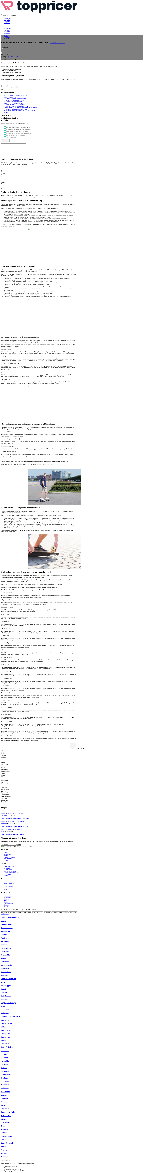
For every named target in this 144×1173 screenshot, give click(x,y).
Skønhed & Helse (8, 1112)
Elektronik (5, 1091)
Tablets (3, 1027)
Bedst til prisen (8, 18)
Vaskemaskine (8, 896)
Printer (6, 902)
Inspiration (7, 23)
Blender (3, 958)
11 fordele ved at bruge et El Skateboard (14, 104)
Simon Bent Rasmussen (14, 57)
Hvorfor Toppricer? (9, 883)
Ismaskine (4, 945)
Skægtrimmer (5, 1122)
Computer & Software (10, 1016)
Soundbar (4, 1098)
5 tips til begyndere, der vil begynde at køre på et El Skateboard (20, 107)
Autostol (6, 905)
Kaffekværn (5, 962)
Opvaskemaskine (8, 903)
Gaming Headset (6, 1030)
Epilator (3, 1126)
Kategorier (7, 20)
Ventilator (4, 938)
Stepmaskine (5, 1061)
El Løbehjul (5, 1010)
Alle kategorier (4, 914)
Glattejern (4, 1133)
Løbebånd (4, 1058)
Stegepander (5, 951)
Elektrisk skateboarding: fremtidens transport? (16, 109)
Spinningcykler (6, 1074)
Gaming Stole (5, 1034)
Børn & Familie (7, 1143)
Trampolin (4, 992)
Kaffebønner (4, 815)
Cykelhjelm (4, 1064)
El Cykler (4, 1068)
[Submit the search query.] (17, 87)
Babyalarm (4, 1153)
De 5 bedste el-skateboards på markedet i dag (16, 106)
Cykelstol (4, 1054)
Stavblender (5, 968)
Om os (6, 852)
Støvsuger (6, 899)
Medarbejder (7, 854)
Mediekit (6, 888)
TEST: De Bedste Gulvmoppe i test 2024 (14, 826)
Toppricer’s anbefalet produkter (12, 97)
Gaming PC (5, 1020)
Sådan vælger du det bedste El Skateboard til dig (17, 103)
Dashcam (4, 1095)
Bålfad (3, 982)
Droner (3, 1006)
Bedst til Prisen (8, 869)
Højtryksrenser (6, 996)
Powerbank (5, 1102)
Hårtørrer (4, 1119)
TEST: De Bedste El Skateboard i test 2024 (15, 95)
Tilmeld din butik (8, 882)
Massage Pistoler (6, 1136)
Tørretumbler (7, 897)
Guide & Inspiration (9, 866)
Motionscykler (5, 1071)
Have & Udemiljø (8, 979)
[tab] (6, 912)
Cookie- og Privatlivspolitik (11, 872)
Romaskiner (5, 1085)
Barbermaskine (6, 1116)
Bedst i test (7, 37)
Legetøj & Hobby (8, 1002)
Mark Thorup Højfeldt (12, 56)
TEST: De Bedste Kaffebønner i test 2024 (15, 818)
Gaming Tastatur (6, 1023)
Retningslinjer (7, 874)
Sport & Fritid (7, 1047)
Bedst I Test (7, 21)
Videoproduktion (8, 886)
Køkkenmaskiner (6, 928)
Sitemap (6, 875)
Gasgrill (3, 989)
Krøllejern (4, 1129)
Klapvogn (4, 1150)
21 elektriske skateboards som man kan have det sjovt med (19, 110)
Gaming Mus (5, 1037)
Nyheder (6, 860)
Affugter (3, 921)
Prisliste (6, 889)
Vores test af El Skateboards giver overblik (15, 98)
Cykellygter (5, 1078)
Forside (6, 36)
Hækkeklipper (5, 986)
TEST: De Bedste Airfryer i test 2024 (13, 834)
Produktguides (8, 906)
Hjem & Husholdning (10, 917)
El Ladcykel (5, 1081)
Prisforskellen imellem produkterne (13, 101)
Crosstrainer (5, 1051)
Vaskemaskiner (6, 972)
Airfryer (3, 831)
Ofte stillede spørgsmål (10, 871)
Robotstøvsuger (6, 931)
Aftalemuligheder (8, 885)
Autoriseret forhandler (10, 857)
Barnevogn (4, 1157)
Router (6, 900)
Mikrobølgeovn (6, 948)
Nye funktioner (8, 858)
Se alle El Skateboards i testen (57, 43)
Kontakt (6, 855)
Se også (6, 112)
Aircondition (5, 941)
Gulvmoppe (4, 823)
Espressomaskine (6, 924)
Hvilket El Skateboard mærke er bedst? (14, 100)
